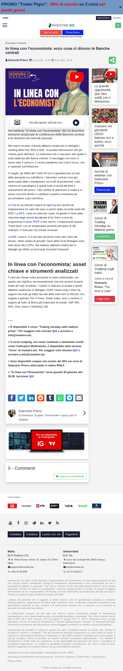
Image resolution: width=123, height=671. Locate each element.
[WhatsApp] (60, 398)
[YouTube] (10, 523)
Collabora (31, 534)
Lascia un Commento (72, 476)
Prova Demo (72, 32)
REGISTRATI (103, 18)
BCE (22, 213)
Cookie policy (98, 656)
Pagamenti (72, 534)
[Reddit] (40, 398)
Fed (14, 205)
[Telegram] (69, 398)
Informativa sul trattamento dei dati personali (30, 656)
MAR (70, 652)
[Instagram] (26, 523)
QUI (54, 331)
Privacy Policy (15, 661)
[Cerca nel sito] (118, 25)
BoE (14, 236)
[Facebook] (12, 398)
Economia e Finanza (15, 43)
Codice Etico (83, 656)
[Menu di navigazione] (4, 25)
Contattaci (15, 534)
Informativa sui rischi (55, 652)
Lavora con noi (51, 534)
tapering (51, 205)
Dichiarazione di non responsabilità (25, 652)
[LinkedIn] (31, 398)
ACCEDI (117, 18)
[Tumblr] (50, 398)
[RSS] (57, 523)
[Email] (79, 398)
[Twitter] (21, 398)
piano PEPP (32, 221)
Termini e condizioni (65, 656)
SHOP (5, 18)
